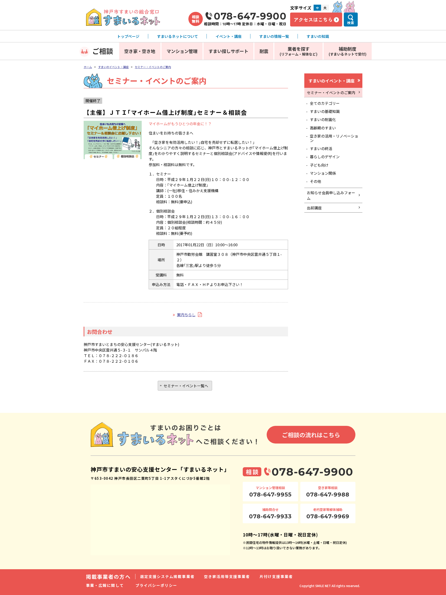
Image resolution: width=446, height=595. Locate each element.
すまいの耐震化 (323, 119)
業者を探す (299, 51)
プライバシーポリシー (156, 585)
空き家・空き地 (139, 51)
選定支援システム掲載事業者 (167, 576)
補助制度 (348, 51)
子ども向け (319, 165)
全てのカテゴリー (325, 103)
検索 (350, 23)
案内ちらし (186, 314)
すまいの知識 (318, 36)
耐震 (263, 51)
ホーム (88, 67)
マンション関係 (323, 173)
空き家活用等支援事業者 (227, 576)
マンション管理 (182, 51)
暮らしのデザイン (325, 156)
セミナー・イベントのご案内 (153, 67)
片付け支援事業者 (276, 576)
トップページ (128, 36)
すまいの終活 (321, 148)
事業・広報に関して (105, 585)
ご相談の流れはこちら (311, 435)
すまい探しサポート (228, 51)
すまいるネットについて (177, 36)
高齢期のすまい (323, 128)
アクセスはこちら (313, 19)
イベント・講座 (229, 36)
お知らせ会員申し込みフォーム (331, 195)
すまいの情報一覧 (274, 36)
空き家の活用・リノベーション (334, 138)
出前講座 (314, 207)
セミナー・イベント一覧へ (186, 385)
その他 (315, 181)
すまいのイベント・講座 (113, 67)
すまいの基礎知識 (325, 111)
